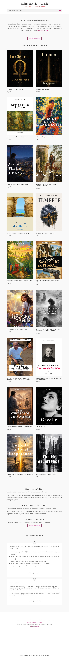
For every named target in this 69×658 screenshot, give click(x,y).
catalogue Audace (42, 30)
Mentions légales (34, 626)
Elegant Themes (30, 655)
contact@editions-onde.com (34, 622)
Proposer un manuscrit (34, 38)
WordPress (46, 655)
